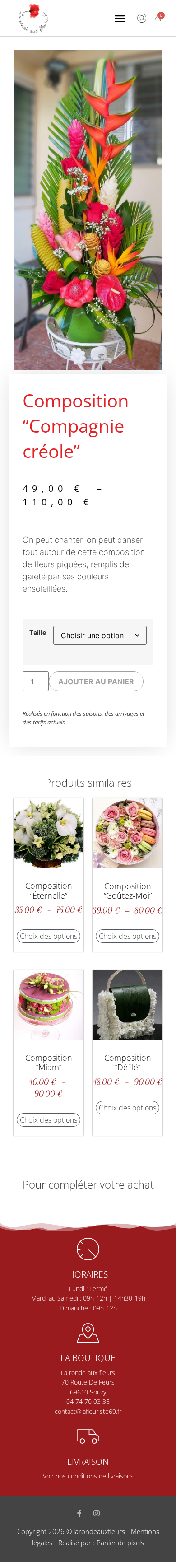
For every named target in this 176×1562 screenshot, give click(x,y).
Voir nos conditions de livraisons (88, 1476)
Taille (37, 632)
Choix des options (48, 936)
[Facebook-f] (79, 1513)
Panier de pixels (119, 1542)
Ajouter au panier (96, 681)
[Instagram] (96, 1513)
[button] (120, 18)
